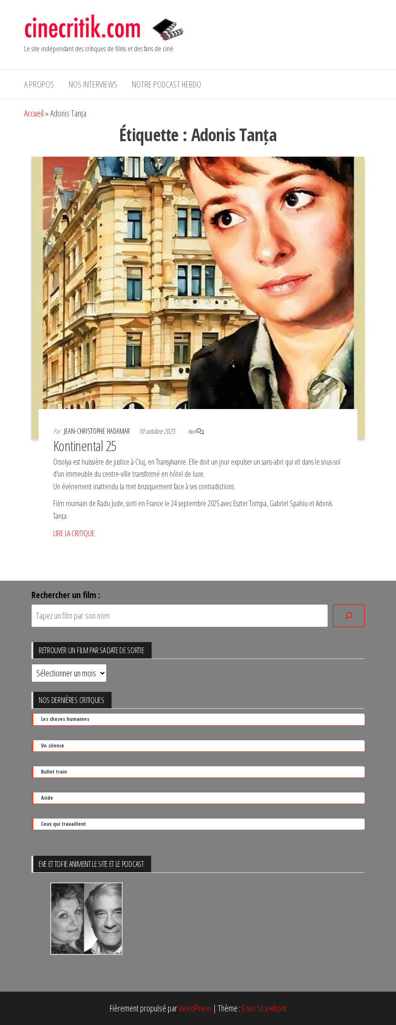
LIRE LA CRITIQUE (74, 533)
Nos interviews (93, 84)
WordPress (195, 1008)
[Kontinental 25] (198, 296)
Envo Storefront (264, 1008)
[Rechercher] (349, 615)
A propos (39, 84)
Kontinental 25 (85, 445)
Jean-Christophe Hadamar (97, 431)
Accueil (33, 113)
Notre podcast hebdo (166, 84)
